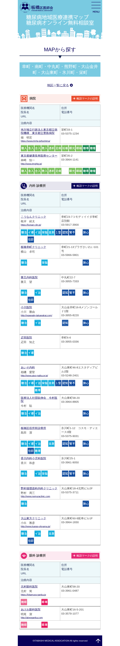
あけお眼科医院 (30, 609)
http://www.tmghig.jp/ (31, 163)
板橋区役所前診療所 (33, 428)
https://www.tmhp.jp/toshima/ (35, 141)
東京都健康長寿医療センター (39, 155)
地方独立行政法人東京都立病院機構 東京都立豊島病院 (39, 131)
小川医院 (26, 307)
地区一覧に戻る (58, 85)
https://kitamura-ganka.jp (33, 594)
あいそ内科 (28, 367)
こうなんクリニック (33, 216)
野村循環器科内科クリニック (39, 488)
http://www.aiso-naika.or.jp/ (34, 375)
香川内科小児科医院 (33, 458)
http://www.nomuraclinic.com (35, 496)
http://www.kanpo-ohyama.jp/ (35, 526)
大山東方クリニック (33, 518)
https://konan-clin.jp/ (31, 224)
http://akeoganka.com (32, 617)
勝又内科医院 (29, 277)
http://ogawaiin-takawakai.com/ (36, 315)
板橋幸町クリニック (33, 247)
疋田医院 (26, 337)
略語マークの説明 (87, 98)
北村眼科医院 (29, 586)
